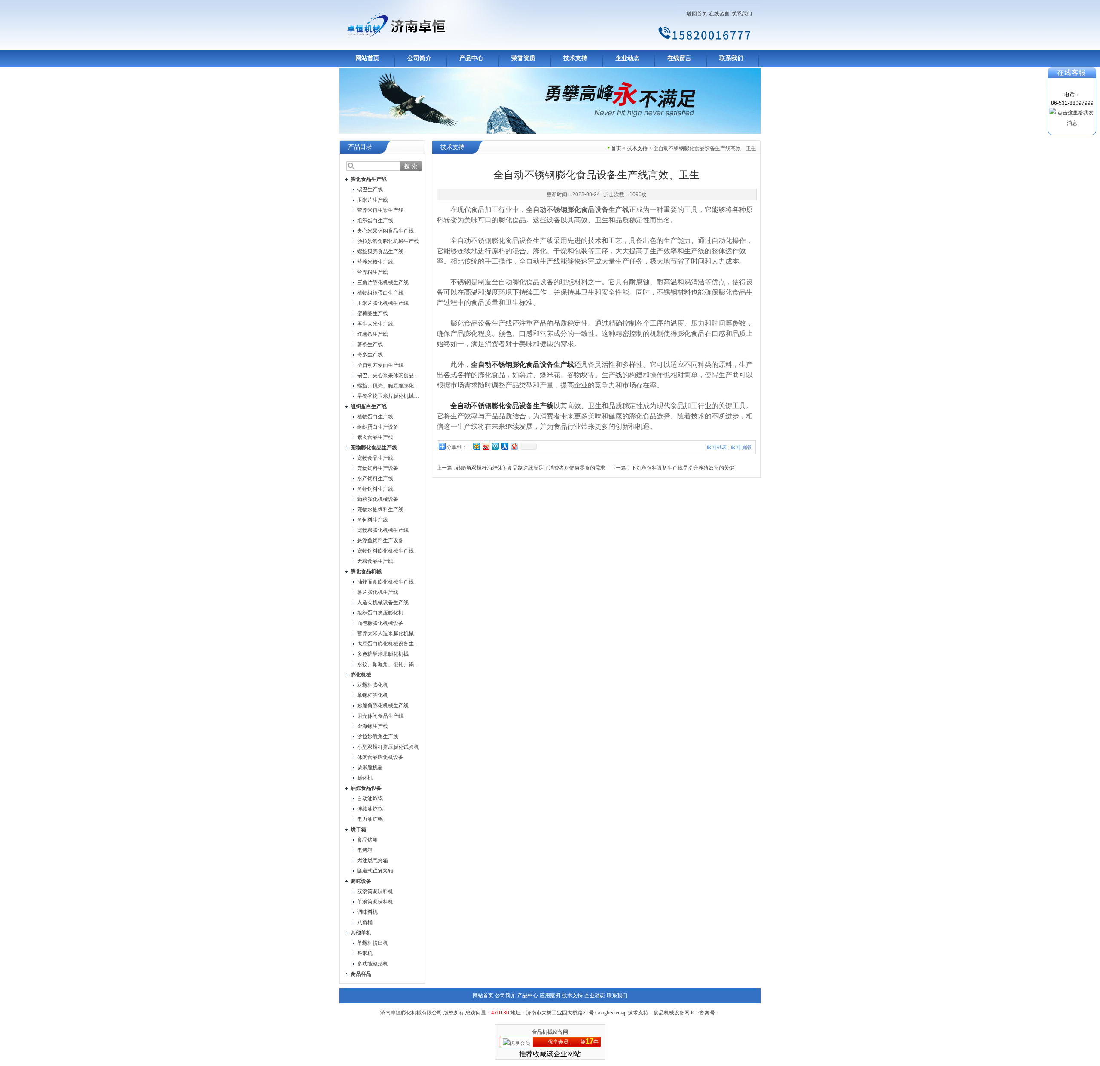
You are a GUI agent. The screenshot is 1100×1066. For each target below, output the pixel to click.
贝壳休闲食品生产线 (380, 716)
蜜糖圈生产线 (372, 313)
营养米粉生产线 (375, 262)
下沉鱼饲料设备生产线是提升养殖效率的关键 (682, 468)
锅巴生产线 (370, 190)
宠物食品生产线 (375, 458)
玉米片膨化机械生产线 (383, 303)
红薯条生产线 (372, 334)
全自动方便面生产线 (380, 365)
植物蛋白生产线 (375, 417)
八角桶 (365, 922)
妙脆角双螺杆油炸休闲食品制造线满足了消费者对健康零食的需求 (530, 468)
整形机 (365, 953)
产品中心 (471, 58)
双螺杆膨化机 (372, 685)
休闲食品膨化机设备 (380, 757)
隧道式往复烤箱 (375, 871)
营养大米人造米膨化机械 (385, 633)
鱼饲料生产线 (372, 520)
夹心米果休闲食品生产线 (385, 231)
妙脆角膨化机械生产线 (383, 706)
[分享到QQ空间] (476, 446)
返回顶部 (740, 447)
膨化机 (365, 778)
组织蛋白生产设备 (377, 427)
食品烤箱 (367, 840)
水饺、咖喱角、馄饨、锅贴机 (390, 664)
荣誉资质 (523, 58)
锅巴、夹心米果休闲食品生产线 (393, 375)
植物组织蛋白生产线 (380, 293)
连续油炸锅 (370, 809)
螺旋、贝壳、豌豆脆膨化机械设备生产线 (403, 386)
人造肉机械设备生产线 (383, 602)
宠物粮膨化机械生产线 (383, 530)
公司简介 (419, 58)
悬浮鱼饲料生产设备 (380, 541)
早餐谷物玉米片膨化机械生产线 (393, 396)
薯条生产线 (370, 344)
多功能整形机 (372, 964)
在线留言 (719, 14)
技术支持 (575, 58)
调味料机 (367, 912)
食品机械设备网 (550, 1032)
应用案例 (550, 995)
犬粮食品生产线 (375, 561)
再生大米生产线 (375, 324)
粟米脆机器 (370, 768)
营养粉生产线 (372, 272)
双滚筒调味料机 (375, 891)
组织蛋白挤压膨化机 (380, 613)
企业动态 (627, 58)
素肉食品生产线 (375, 437)
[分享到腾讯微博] (495, 446)
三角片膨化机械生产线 (383, 283)
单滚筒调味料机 (375, 902)
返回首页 (697, 14)
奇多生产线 (370, 355)
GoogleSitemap (610, 1013)
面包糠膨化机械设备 (380, 623)
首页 (616, 148)
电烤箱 (365, 850)
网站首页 (367, 58)
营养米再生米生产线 (380, 210)
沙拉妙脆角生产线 (377, 737)
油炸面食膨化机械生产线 (385, 582)
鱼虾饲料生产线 (375, 489)
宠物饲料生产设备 (377, 468)
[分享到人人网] (504, 446)
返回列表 (716, 447)
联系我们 (741, 14)
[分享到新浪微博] (485, 446)
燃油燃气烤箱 (372, 860)
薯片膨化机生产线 (377, 592)
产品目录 (360, 147)
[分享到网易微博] (514, 446)
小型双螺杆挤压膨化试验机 (388, 747)
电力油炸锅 (370, 819)
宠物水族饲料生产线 (380, 510)
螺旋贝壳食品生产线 (380, 252)
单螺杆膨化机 (372, 695)
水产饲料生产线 (375, 479)
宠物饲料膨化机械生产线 (385, 551)
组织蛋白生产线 (375, 221)
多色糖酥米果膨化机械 (383, 654)
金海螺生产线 (372, 726)
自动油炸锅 (370, 799)
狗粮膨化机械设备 (377, 499)
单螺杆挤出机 (372, 943)
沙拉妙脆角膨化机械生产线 (388, 241)
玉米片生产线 (372, 200)
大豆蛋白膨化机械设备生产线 (390, 644)
